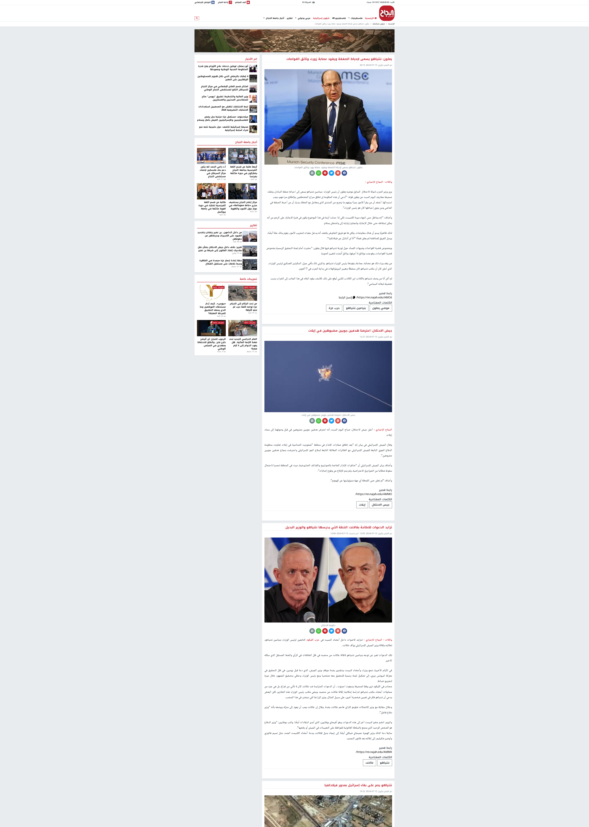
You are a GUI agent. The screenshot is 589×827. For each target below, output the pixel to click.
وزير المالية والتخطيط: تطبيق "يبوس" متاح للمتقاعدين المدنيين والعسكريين (225, 98)
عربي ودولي (303, 18)
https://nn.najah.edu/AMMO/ (373, 494)
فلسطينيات (356, 18)
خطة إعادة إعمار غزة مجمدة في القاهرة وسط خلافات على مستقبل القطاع (220, 262)
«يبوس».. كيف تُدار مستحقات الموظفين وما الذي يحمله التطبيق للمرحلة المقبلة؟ (213, 308)
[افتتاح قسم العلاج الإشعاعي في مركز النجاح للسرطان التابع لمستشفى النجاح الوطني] (253, 89)
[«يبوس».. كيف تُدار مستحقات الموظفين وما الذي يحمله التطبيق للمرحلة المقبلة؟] (211, 293)
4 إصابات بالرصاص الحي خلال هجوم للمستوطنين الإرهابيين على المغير (222, 78)
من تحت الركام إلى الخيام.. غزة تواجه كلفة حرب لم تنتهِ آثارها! (243, 307)
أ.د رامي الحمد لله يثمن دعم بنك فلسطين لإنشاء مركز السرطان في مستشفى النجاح (213, 171)
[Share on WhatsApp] (318, 173)
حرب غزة (334, 308)
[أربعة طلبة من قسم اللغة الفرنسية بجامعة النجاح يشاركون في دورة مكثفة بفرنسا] (242, 156)
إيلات (362, 504)
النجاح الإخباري (387, 13)
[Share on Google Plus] (338, 173)
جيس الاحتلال (380, 504)
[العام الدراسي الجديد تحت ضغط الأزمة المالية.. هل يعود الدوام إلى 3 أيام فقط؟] (242, 328)
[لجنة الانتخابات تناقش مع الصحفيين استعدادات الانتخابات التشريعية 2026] (253, 109)
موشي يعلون (380, 308)
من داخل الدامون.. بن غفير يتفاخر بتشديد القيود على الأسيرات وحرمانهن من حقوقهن (219, 236)
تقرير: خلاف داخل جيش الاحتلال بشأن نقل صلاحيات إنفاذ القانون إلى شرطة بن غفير (220, 249)
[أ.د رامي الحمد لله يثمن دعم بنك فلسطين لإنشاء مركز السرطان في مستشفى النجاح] (211, 156)
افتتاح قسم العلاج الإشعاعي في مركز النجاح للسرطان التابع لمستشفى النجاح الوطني (224, 88)
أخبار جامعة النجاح (274, 18)
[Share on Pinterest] (325, 173)
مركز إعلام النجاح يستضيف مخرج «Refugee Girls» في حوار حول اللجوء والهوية (243, 205)
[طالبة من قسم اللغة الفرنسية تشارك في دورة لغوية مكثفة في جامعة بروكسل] (211, 191)
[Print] (312, 173)
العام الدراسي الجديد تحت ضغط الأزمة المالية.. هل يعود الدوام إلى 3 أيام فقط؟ (243, 343)
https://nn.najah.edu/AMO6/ (374, 297)
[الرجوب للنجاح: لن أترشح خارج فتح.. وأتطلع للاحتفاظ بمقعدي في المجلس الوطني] (211, 328)
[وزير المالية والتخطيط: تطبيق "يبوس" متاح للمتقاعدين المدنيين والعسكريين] (253, 99)
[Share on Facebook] (344, 173)
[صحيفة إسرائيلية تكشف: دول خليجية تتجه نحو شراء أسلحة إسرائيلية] (253, 129)
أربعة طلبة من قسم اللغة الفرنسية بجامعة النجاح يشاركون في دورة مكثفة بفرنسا (243, 171)
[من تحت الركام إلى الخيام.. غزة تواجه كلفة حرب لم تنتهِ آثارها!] (242, 293)
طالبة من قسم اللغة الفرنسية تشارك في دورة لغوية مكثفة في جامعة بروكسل (212, 207)
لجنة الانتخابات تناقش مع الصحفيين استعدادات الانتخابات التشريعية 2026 (223, 108)
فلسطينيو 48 (339, 18)
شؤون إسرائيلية (321, 18)
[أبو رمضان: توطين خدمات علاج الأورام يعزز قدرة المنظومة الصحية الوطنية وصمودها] (253, 68)
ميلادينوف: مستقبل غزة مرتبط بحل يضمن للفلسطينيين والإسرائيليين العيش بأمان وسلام (222, 118)
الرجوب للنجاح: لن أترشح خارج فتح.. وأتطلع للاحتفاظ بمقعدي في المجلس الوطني (211, 343)
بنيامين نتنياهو (356, 308)
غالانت (369, 762)
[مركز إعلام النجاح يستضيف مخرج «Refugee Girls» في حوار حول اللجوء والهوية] (242, 191)
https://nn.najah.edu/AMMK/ (374, 752)
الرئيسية (391, 23)
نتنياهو (384, 762)
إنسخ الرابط (346, 297)
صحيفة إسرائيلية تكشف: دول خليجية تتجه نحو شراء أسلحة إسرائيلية (223, 128)
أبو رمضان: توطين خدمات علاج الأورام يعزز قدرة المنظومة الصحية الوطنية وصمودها (223, 68)
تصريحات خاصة (248, 279)
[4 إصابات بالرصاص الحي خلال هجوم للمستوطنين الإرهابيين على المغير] (253, 78)
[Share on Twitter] (331, 173)
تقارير (290, 18)
